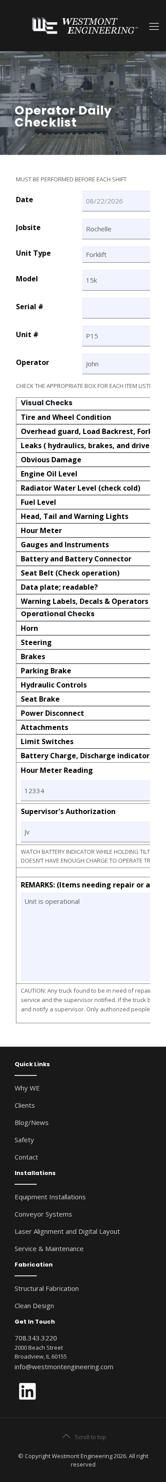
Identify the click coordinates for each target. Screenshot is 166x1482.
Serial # (29, 307)
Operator (32, 362)
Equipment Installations (50, 1196)
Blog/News (32, 1122)
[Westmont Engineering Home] (83, 25)
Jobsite (28, 227)
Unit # (27, 334)
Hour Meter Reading (57, 770)
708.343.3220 (36, 1337)
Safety (24, 1139)
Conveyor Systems (43, 1213)
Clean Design (34, 1305)
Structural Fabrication (47, 1288)
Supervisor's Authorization (68, 811)
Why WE (27, 1087)
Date (24, 200)
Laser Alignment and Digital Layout (67, 1231)
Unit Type (33, 253)
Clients (25, 1105)
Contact (26, 1156)
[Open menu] (154, 25)
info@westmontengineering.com (64, 1366)
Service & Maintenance (49, 1248)
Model (27, 279)
